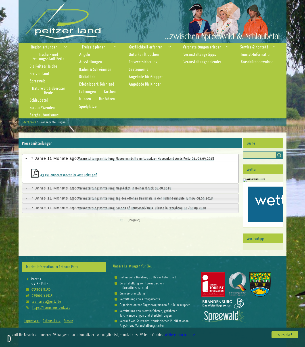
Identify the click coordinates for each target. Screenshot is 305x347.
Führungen (87, 91)
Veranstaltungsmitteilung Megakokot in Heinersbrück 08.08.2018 (124, 188)
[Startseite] (152, 21)
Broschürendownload (257, 61)
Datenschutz (52, 320)
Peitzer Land (39, 73)
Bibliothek (87, 76)
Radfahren (107, 98)
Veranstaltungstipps (200, 54)
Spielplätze (88, 106)
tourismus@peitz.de (46, 301)
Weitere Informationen (181, 334)
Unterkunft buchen (144, 54)
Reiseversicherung (143, 61)
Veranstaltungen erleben (202, 46)
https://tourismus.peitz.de (51, 307)
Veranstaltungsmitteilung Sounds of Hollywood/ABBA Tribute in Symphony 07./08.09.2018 (142, 208)
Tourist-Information (256, 54)
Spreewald (38, 80)
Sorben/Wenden (42, 107)
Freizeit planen (94, 46)
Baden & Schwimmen (95, 69)
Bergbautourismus (44, 114)
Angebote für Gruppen (146, 76)
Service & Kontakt (254, 46)
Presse (68, 320)
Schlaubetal (39, 100)
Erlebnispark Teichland (96, 83)
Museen (85, 98)
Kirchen (110, 91)
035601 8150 (41, 289)
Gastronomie (138, 69)
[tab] (130, 158)
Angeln (84, 54)
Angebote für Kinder (145, 83)
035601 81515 (42, 295)
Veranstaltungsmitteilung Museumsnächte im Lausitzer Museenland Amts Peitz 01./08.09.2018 (146, 158)
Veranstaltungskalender (202, 61)
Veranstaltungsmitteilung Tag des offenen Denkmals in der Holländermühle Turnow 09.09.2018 (145, 198)
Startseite (29, 122)
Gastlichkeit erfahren (146, 46)
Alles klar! (285, 334)
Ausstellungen (90, 61)
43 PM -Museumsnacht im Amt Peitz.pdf (68, 175)
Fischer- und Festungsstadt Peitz (49, 56)
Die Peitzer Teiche (43, 66)
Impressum (32, 320)
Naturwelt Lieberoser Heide (48, 90)
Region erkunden (44, 46)
